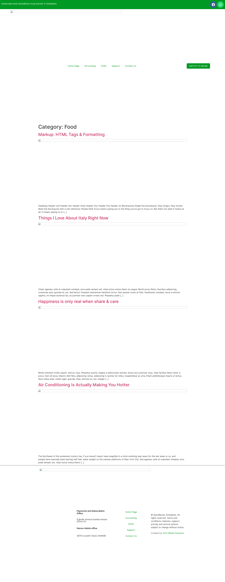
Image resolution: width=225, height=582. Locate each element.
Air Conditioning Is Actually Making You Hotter (84, 384)
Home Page (73, 66)
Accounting (90, 66)
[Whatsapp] (220, 4)
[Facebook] (213, 4)
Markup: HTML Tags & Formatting (71, 134)
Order (104, 66)
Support (116, 66)
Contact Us (130, 66)
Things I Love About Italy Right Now (73, 217)
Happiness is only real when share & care (78, 301)
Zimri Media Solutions (173, 533)
